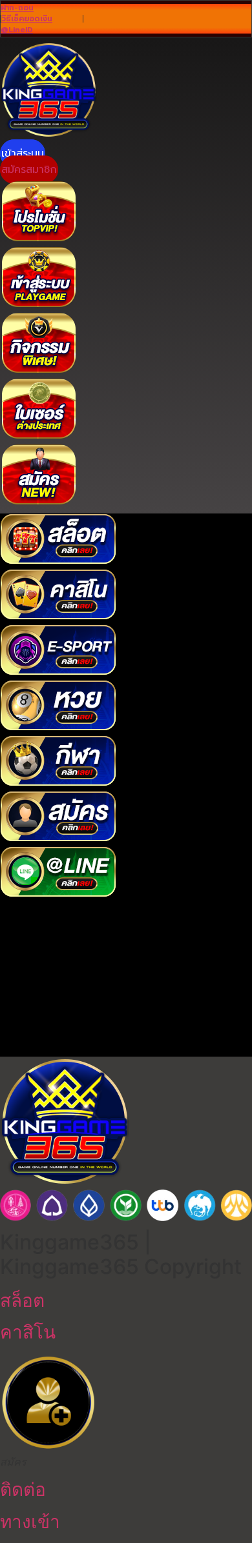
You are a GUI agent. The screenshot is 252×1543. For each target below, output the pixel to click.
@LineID (17, 29)
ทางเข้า (30, 1522)
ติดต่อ (23, 1489)
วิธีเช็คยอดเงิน (26, 19)
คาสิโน (28, 1332)
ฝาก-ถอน (17, 8)
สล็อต (22, 1300)
